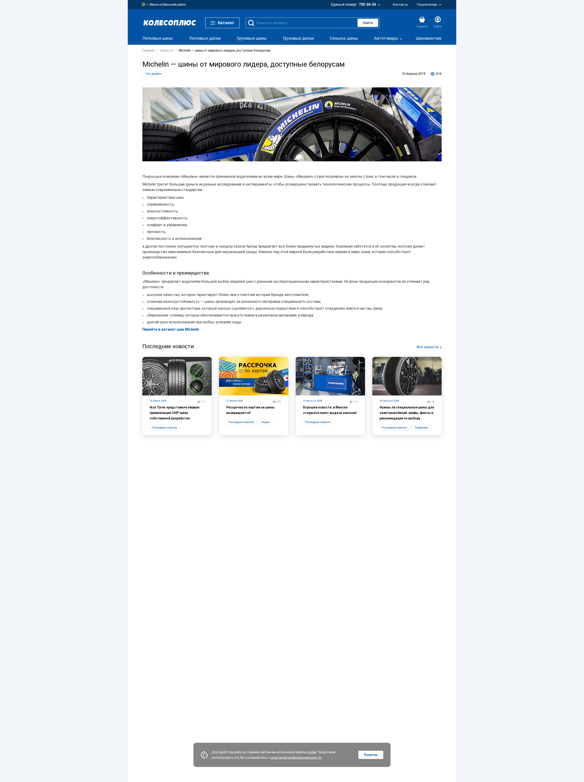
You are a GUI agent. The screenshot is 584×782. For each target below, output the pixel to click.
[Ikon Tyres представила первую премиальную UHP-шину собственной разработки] (177, 396)
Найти (368, 23)
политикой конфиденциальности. (296, 757)
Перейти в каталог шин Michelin (170, 329)
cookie (311, 752)
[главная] (169, 23)
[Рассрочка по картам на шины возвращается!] (253, 396)
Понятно (371, 755)
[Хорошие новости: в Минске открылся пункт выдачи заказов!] (330, 396)
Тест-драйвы (153, 73)
